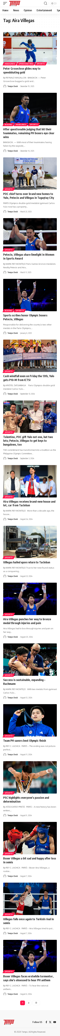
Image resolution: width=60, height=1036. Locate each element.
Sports (41, 64)
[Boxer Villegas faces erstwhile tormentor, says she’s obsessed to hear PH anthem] (30, 956)
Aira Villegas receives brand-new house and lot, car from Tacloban (29, 503)
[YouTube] (54, 1022)
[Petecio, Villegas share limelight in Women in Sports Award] (30, 234)
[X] (50, 1022)
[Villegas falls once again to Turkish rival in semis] (30, 899)
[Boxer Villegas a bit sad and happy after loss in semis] (30, 838)
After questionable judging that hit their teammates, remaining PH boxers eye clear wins (28, 133)
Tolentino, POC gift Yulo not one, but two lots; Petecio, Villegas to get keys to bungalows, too (28, 440)
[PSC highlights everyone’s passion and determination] (30, 777)
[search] (45, 3)
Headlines (10, 64)
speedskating (26, 64)
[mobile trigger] (6, 3)
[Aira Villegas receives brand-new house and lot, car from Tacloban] (30, 481)
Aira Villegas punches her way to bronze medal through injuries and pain (27, 621)
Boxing (8, 311)
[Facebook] (46, 1022)
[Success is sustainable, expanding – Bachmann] (30, 659)
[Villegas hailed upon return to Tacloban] (30, 542)
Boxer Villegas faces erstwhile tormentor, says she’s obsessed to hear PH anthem (28, 978)
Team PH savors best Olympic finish (24, 740)
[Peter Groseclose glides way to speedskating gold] (30, 48)
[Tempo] (15, 3)
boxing (8, 124)
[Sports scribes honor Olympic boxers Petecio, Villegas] (30, 295)
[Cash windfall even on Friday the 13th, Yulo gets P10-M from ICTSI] (30, 356)
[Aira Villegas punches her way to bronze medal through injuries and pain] (30, 599)
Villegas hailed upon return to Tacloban (26, 562)
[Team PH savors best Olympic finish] (30, 720)
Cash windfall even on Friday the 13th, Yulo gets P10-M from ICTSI (28, 378)
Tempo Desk (12, 86)
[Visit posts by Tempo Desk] (4, 86)
